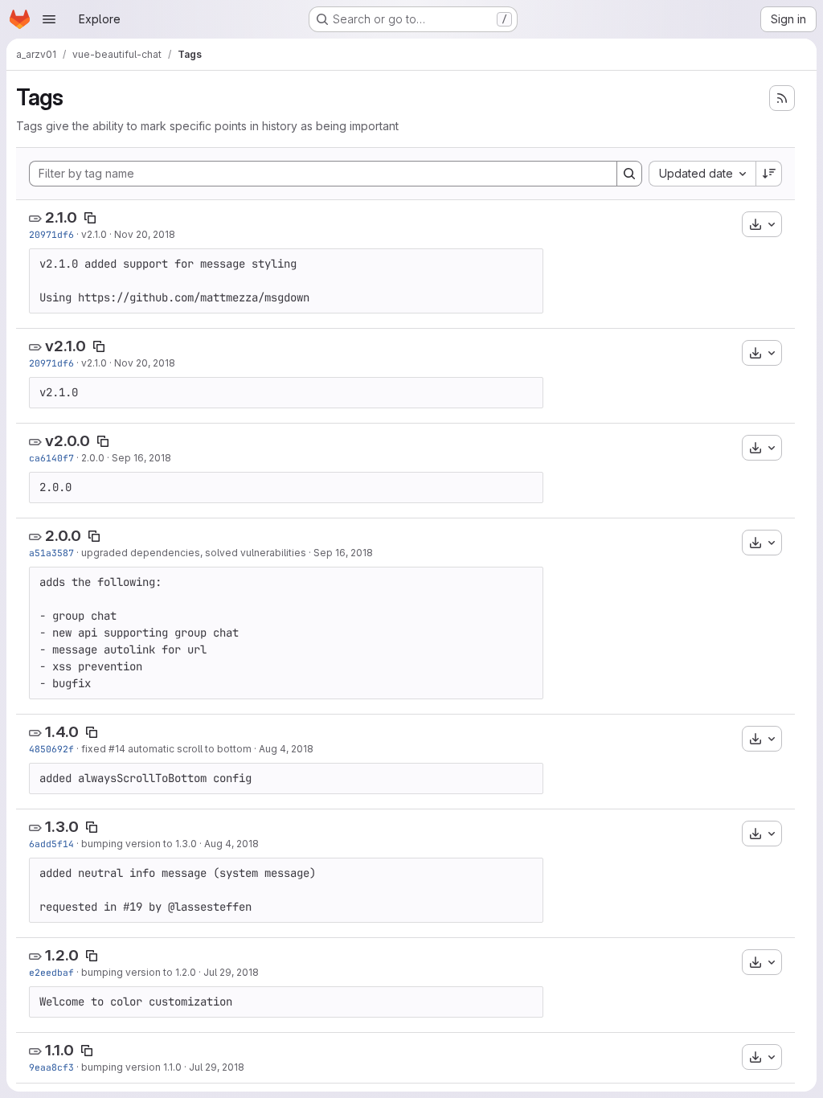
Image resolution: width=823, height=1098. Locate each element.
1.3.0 (62, 826)
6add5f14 (51, 844)
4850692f (51, 749)
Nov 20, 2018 (144, 234)
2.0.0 (92, 458)
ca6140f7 (51, 458)
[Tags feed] (782, 98)
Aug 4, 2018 (286, 749)
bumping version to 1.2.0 (138, 972)
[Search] (629, 173)
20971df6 (51, 234)
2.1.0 (61, 217)
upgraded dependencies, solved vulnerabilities (193, 553)
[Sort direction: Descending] (769, 173)
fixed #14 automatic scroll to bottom (166, 749)
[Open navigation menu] (49, 19)
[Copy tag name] (90, 217)
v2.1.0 (94, 234)
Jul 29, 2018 (231, 972)
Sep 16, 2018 (141, 458)
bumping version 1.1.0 (131, 1067)
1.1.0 (59, 1050)
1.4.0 (62, 732)
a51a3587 (51, 553)
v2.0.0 (67, 441)
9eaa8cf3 (51, 1067)
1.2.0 (62, 955)
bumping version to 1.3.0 (139, 844)
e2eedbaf (51, 972)
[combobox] (702, 173)
